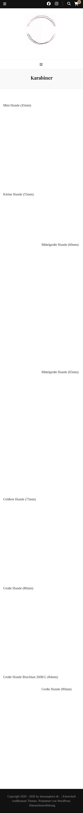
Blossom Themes (26, 801)
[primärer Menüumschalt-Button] (42, 65)
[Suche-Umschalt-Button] (69, 4)
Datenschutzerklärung (42, 805)
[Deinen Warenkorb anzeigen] (76, 4)
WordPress (63, 801)
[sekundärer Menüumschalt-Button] (4, 4)
